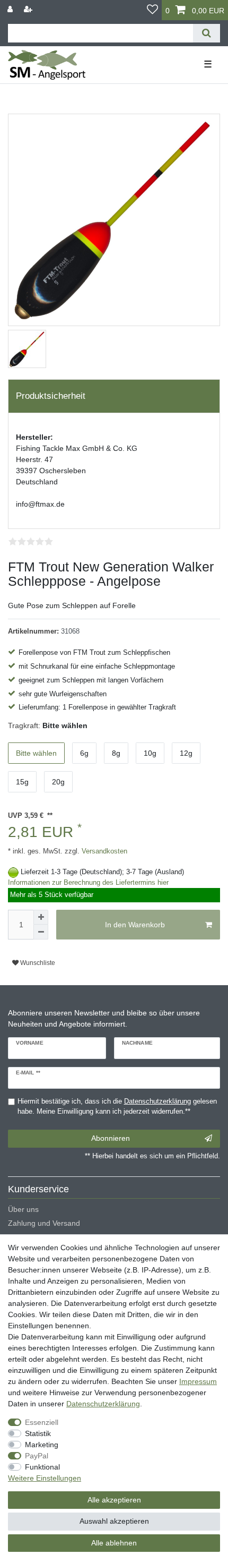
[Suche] (206, 33)
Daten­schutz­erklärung (103, 1403)
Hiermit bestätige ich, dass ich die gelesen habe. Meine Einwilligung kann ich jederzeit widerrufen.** (117, 1106)
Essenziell (41, 1422)
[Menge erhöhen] (40, 917)
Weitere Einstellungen (44, 1478)
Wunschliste (37, 963)
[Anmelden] (11, 9)
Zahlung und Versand (44, 1223)
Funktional (42, 1467)
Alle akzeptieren (114, 1500)
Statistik (38, 1433)
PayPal (36, 1455)
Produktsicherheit (50, 396)
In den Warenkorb (135, 924)
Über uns (23, 1209)
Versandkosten (103, 851)
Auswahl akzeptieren (114, 1521)
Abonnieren (110, 1138)
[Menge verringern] (40, 932)
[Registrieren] (29, 9)
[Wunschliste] (152, 10)
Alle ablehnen (114, 1543)
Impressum (198, 1381)
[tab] (114, 396)
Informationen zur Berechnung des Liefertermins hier (88, 882)
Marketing (41, 1444)
